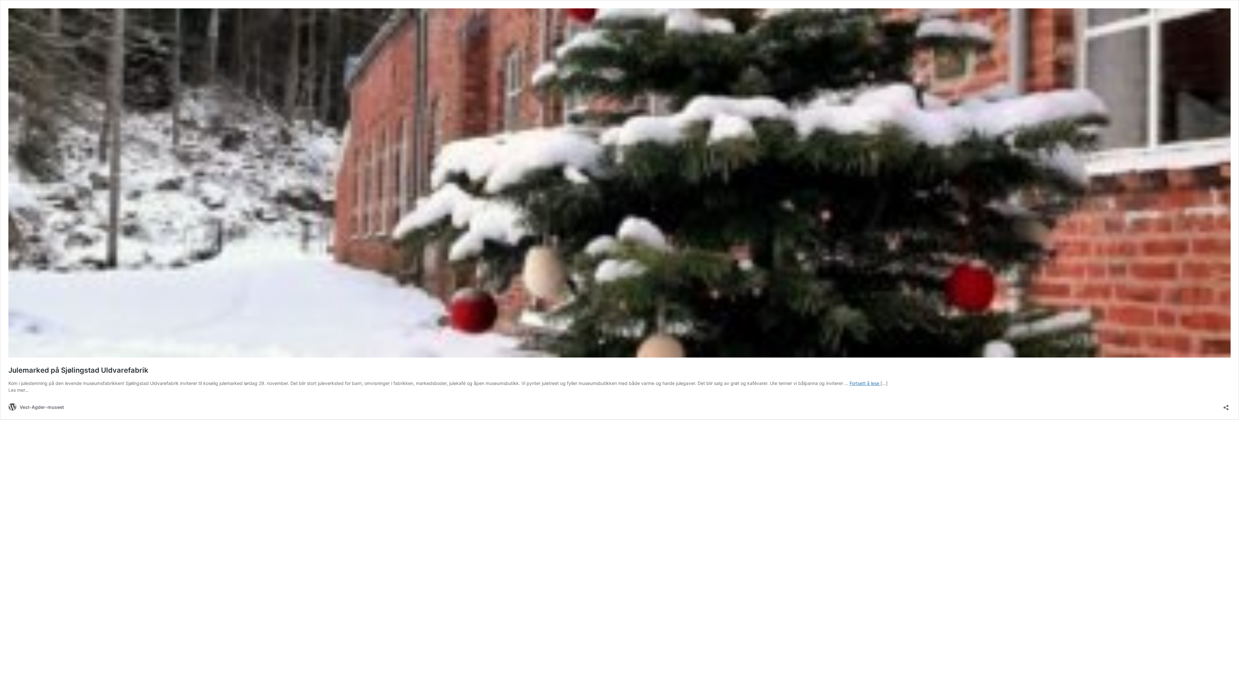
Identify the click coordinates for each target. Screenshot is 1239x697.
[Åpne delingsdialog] (1226, 405)
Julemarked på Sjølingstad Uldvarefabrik (78, 370)
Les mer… (18, 390)
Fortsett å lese (865, 383)
